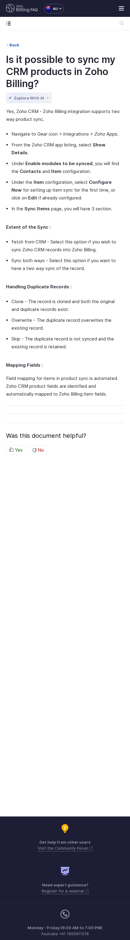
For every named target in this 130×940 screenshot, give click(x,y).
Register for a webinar (64, 890)
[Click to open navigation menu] (10, 23)
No (40, 450)
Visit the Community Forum (63, 848)
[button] (51, 9)
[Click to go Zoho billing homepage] (18, 9)
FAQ (34, 10)
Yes (18, 450)
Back (14, 44)
